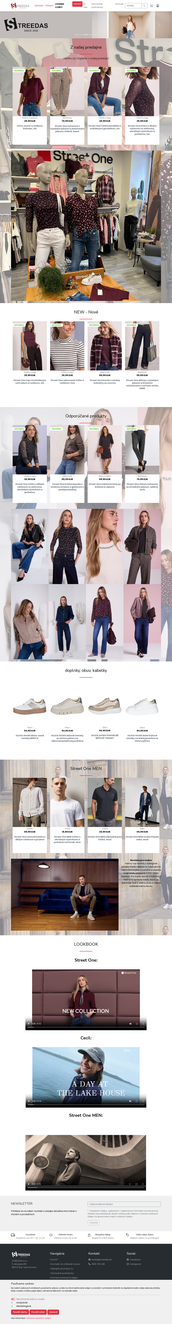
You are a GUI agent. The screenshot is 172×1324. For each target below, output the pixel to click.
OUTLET (77, 4)
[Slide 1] (76, 34)
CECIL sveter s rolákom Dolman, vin (30, 127)
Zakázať (53, 1312)
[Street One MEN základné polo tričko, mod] (105, 802)
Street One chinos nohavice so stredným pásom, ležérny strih (142, 487)
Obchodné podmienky (97, 5)
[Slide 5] (96, 34)
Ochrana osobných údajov (38, 1318)
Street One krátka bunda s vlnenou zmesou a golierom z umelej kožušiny (67, 487)
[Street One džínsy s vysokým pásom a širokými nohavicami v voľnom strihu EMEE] (142, 346)
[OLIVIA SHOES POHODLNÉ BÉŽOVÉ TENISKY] (105, 703)
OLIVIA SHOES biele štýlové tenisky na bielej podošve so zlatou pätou (142, 738)
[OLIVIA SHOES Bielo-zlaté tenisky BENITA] (30, 703)
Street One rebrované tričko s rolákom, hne (67, 382)
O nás (85, 5)
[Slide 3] (86, 34)
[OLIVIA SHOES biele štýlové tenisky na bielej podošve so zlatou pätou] (142, 703)
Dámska (39, 5)
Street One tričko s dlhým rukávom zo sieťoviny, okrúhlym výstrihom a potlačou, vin (142, 130)
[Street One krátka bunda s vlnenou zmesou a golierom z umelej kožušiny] (67, 450)
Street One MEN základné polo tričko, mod (105, 838)
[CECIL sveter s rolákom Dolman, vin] (30, 91)
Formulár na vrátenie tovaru (65, 1264)
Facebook (135, 1259)
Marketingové (23, 1306)
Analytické (22, 1302)
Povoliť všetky (20, 1312)
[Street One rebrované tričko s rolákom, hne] (67, 346)
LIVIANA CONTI (59, 5)
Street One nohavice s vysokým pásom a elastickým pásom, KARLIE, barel (67, 129)
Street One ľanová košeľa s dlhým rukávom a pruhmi (29, 838)
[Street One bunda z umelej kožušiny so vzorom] (105, 346)
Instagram (135, 1264)
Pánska (49, 5)
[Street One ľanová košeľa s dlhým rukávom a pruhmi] (30, 802)
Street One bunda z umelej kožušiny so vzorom (105, 382)
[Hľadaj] (144, 5)
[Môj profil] (158, 5)
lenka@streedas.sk (102, 1259)
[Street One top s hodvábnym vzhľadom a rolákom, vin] (30, 346)
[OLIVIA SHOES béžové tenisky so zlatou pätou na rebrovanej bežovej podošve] (67, 703)
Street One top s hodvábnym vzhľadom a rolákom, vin (29, 382)
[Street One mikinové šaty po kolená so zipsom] (105, 450)
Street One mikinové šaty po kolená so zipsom (105, 485)
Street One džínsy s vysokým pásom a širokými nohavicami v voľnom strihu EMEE (142, 384)
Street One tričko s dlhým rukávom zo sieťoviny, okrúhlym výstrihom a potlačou (29, 488)
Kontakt (119, 4)
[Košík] (152, 5)
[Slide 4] (91, 34)
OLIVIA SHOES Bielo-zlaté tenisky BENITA (30, 737)
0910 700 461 (98, 1264)
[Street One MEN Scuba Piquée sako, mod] (142, 802)
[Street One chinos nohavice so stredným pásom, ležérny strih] (142, 450)
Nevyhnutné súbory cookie (30, 1299)
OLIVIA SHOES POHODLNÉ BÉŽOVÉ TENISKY (105, 737)
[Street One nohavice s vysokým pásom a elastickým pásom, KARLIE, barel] (67, 91)
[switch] (13, 1303)
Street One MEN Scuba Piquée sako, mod (142, 838)
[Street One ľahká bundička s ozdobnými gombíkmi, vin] (105, 91)
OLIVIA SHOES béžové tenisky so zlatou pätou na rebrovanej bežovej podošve (67, 738)
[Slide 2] (81, 34)
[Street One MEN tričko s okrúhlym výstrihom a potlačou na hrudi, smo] (67, 802)
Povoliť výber (38, 1312)
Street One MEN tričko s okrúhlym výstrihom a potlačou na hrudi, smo (67, 839)
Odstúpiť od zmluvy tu (61, 1268)
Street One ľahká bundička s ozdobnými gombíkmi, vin (104, 127)
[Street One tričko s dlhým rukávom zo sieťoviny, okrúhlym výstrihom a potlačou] (30, 450)
